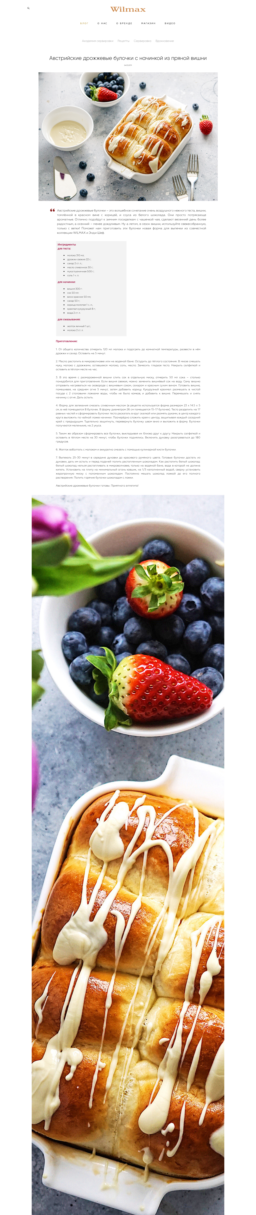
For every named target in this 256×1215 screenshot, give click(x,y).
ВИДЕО (170, 23)
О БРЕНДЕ (124, 23)
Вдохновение (165, 41)
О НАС (102, 23)
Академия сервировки (98, 41)
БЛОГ (84, 23)
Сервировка (143, 41)
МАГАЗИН (148, 23)
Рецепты (124, 41)
